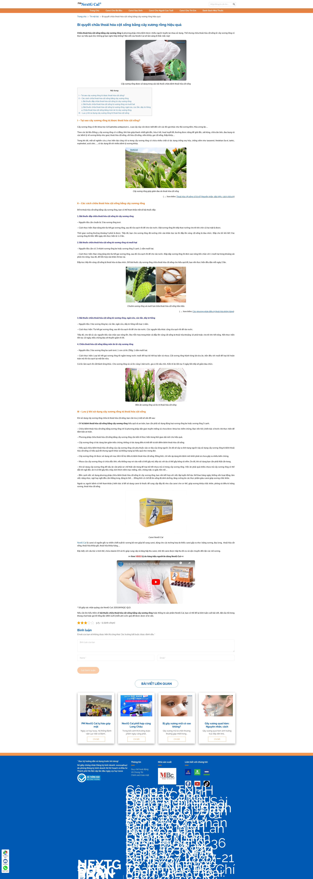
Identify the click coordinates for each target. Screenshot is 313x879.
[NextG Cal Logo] (89, 4)
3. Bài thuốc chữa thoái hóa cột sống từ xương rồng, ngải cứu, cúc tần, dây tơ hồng (116, 107)
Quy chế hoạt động (139, 769)
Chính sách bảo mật (140, 775)
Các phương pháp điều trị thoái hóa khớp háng (213, 311)
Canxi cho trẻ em (188, 10)
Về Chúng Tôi (137, 772)
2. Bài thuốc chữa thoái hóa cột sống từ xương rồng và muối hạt (108, 104)
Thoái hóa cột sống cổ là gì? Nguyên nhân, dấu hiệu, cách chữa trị (205, 197)
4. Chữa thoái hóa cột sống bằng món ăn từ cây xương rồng (106, 110)
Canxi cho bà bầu (114, 10)
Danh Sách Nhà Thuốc (213, 10)
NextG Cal (81, 543)
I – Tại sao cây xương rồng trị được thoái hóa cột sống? (102, 95)
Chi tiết (96, 739)
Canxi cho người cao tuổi (161, 10)
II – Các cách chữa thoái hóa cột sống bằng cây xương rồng (104, 98)
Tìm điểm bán (5, 856)
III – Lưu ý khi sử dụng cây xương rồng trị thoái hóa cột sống (104, 113)
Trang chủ (94, 10)
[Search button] (234, 4)
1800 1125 (5, 871)
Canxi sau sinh (136, 10)
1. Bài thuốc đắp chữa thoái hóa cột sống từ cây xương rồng (106, 101)
